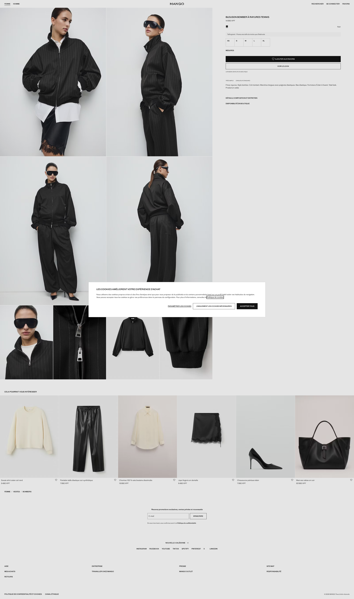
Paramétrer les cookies (179, 306)
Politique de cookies (215, 297)
